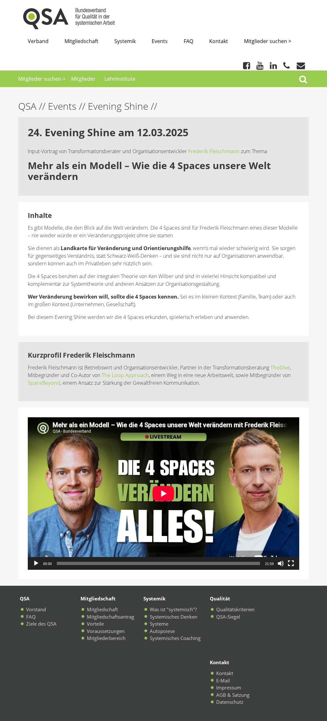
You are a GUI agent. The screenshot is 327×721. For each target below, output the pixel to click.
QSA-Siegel (228, 616)
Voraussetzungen (106, 631)
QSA (28, 106)
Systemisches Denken (173, 616)
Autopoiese (162, 631)
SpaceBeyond (44, 382)
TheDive (280, 367)
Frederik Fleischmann (214, 151)
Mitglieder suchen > (267, 41)
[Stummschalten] (281, 563)
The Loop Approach (125, 375)
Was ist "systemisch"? (173, 609)
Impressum (228, 687)
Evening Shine (118, 106)
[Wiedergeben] (36, 563)
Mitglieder (83, 78)
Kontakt (218, 41)
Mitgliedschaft (81, 41)
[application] (163, 493)
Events (160, 41)
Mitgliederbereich (106, 638)
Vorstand (36, 609)
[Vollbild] (291, 563)
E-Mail (223, 680)
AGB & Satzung (232, 695)
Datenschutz (229, 702)
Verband (38, 41)
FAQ (188, 41)
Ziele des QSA (41, 624)
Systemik (125, 41)
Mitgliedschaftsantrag (110, 616)
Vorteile (95, 624)
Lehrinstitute (119, 78)
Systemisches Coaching (175, 638)
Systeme (159, 624)
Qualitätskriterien (235, 609)
